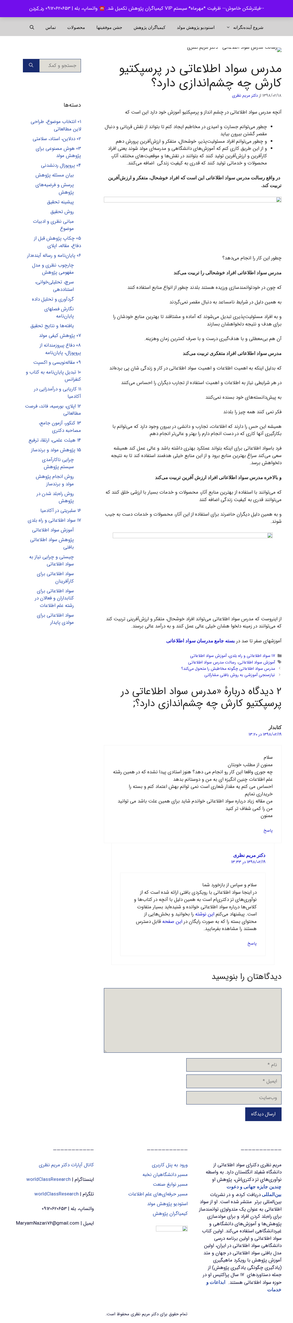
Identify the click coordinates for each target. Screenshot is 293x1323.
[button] (32, 27)
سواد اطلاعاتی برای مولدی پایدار (55, 619)
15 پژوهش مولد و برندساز (56, 450)
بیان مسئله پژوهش (54, 175)
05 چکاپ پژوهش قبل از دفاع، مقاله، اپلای (57, 242)
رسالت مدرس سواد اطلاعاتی (212, 662)
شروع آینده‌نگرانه (248, 27)
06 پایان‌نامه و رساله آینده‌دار (54, 255)
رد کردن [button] (36, 8)
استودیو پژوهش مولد (196, 27)
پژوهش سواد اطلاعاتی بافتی (52, 543)
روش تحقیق (62, 212)
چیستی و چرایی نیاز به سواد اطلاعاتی (51, 560)
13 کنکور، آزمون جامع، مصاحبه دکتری (60, 426)
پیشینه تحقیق (60, 202)
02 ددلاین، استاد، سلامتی (57, 139)
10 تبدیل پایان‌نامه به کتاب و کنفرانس (53, 376)
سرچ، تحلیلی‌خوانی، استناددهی (54, 285)
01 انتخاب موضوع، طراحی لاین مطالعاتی (56, 125)
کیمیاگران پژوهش (149, 27)
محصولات (76, 27)
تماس (50, 27)
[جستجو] (31, 66)
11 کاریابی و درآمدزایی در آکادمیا (57, 392)
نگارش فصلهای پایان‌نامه (59, 312)
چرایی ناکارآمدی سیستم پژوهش (58, 463)
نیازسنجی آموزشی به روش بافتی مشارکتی (239, 675)
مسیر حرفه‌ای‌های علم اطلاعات (158, 1194)
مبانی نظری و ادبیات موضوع (53, 225)
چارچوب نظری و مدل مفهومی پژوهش (53, 269)
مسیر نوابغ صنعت (170, 1184)
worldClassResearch (48, 1179)
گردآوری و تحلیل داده (53, 299)
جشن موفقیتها (109, 27)
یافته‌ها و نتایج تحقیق (52, 326)
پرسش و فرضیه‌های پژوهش (54, 188)
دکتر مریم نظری (249, 855)
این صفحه (172, 921)
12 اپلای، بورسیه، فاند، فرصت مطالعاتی (53, 410)
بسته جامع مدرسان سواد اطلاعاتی (200, 640)
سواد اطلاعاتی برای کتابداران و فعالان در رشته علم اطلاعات (54, 598)
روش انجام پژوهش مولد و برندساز (55, 480)
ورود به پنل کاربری (170, 1165)
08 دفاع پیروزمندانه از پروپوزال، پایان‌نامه (60, 349)
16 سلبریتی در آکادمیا (60, 510)
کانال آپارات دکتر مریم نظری (66, 1165)
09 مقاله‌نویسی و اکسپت (57, 362)
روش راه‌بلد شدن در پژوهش (55, 497)
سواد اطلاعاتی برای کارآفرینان (55, 577)
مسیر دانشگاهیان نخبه (165, 1175)
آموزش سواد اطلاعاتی (208, 656)
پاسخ (268, 830)
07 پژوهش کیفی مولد (60, 335)
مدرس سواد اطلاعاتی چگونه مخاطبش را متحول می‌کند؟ (228, 669)
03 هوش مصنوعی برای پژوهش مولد (58, 152)
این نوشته (204, 914)
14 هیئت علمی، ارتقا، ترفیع (55, 440)
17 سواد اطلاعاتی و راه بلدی (252, 656)
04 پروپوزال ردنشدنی (61, 165)
